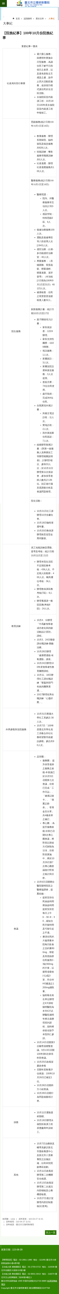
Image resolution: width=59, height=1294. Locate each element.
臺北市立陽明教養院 (33, 3)
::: (2, 8)
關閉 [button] (3, 3)
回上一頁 (50, 1232)
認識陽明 (28, 18)
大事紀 (52, 18)
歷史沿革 (40, 18)
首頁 (18, 18)
